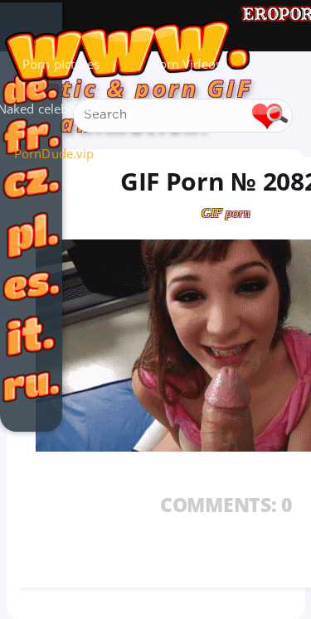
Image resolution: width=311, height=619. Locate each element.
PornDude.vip (54, 153)
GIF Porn (165, 108)
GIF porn (226, 213)
